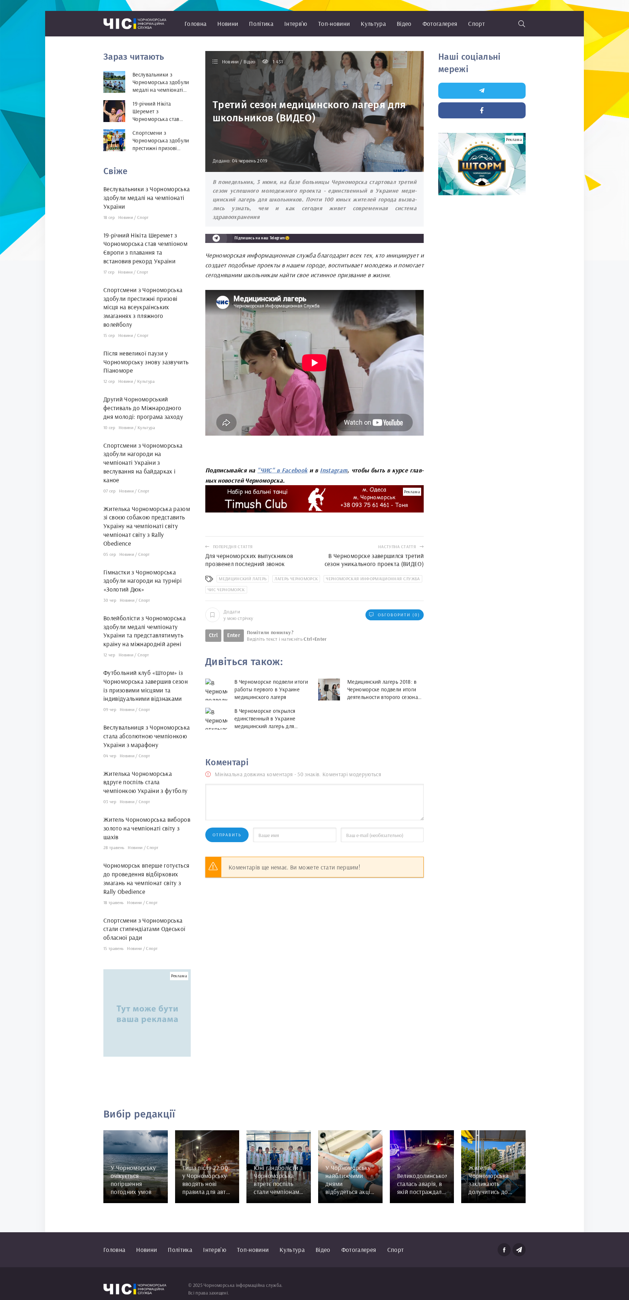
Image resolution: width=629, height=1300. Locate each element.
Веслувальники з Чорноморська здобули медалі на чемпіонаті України (146, 197)
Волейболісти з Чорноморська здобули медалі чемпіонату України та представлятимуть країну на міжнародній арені (144, 631)
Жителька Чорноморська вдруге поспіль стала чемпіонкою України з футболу (145, 782)
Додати (238, 614)
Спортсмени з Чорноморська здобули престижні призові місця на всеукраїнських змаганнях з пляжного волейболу (143, 307)
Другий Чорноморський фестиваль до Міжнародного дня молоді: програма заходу (143, 407)
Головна (195, 23)
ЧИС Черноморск (226, 589)
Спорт (476, 23)
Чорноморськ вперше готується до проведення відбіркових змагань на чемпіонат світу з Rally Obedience (146, 878)
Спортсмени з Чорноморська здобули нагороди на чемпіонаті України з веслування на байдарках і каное (143, 462)
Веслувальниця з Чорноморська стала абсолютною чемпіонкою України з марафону (146, 736)
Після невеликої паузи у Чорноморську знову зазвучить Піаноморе (146, 361)
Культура (373, 23)
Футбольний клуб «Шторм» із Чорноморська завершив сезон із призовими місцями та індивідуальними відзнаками (145, 685)
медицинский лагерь (242, 578)
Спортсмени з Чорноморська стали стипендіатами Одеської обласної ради (144, 929)
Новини (227, 23)
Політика (261, 23)
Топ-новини (334, 23)
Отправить (227, 834)
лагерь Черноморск (296, 578)
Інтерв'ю (295, 23)
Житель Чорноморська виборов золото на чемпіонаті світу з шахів (146, 828)
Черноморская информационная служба (373, 578)
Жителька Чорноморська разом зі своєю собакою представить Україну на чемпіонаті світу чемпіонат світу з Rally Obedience (146, 526)
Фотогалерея (440, 23)
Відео (404, 23)
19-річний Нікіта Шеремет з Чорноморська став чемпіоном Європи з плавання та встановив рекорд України (145, 248)
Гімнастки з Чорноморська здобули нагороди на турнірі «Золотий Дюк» (142, 580)
